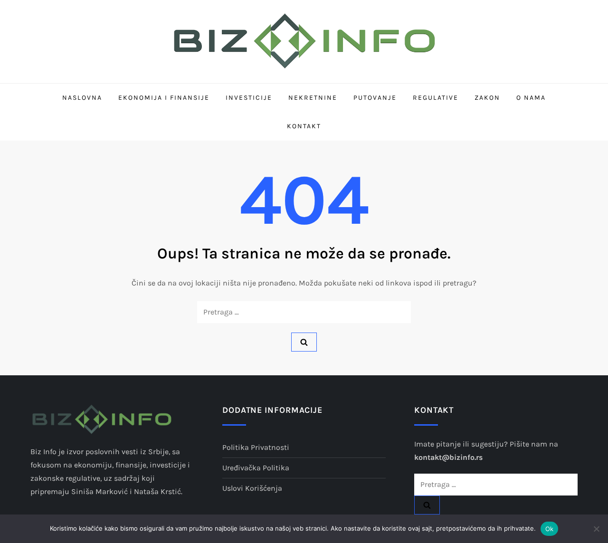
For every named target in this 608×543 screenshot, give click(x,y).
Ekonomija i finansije (163, 98)
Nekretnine (312, 98)
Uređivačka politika (255, 467)
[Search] (304, 342)
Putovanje (375, 98)
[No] (596, 528)
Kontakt (304, 126)
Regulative (435, 98)
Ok (549, 529)
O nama (531, 98)
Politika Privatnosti (255, 447)
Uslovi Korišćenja (252, 488)
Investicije (249, 98)
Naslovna (82, 98)
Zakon (487, 98)
